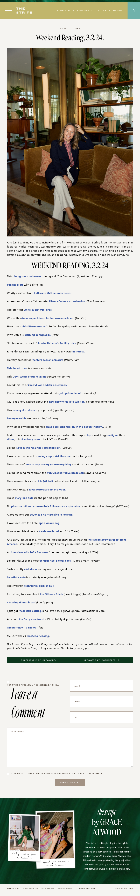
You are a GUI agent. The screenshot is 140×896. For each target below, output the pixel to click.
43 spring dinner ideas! (21, 602)
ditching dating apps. (37, 334)
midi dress (30, 568)
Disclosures (47, 889)
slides (10, 439)
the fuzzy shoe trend (31, 619)
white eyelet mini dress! (38, 309)
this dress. (78, 351)
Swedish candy (16, 577)
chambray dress (30, 439)
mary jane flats (24, 497)
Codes (102, 10)
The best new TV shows (21, 627)
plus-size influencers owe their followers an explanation (46, 506)
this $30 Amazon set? (35, 326)
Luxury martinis (16, 418)
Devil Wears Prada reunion (29, 376)
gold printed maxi (70, 393)
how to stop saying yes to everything (48, 464)
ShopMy (117, 10)
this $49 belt (45, 481)
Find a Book (84, 10)
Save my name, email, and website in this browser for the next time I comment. (57, 774)
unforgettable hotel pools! (55, 560)
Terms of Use (13, 889)
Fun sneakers (15, 284)
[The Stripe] (24, 11)
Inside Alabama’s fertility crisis (57, 343)
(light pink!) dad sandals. (39, 585)
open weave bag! (49, 522)
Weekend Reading (37, 635)
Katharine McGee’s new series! (53, 292)
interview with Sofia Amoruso (29, 552)
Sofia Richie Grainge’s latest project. (38, 447)
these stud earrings (31, 610)
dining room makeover (27, 276)
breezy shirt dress (24, 409)
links (77, 28)
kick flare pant (63, 456)
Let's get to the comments (99, 660)
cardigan (112, 435)
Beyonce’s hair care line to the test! (51, 514)
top (89, 435)
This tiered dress (17, 368)
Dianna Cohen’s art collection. (67, 301)
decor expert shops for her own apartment (47, 318)
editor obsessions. (47, 384)
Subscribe (64, 10)
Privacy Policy (30, 889)
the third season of (47, 359)
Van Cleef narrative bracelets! (65, 472)
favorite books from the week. (47, 489)
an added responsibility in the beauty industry (74, 426)
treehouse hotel (48, 531)
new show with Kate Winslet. (67, 401)
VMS (125, 889)
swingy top (45, 456)
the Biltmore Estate (52, 594)
